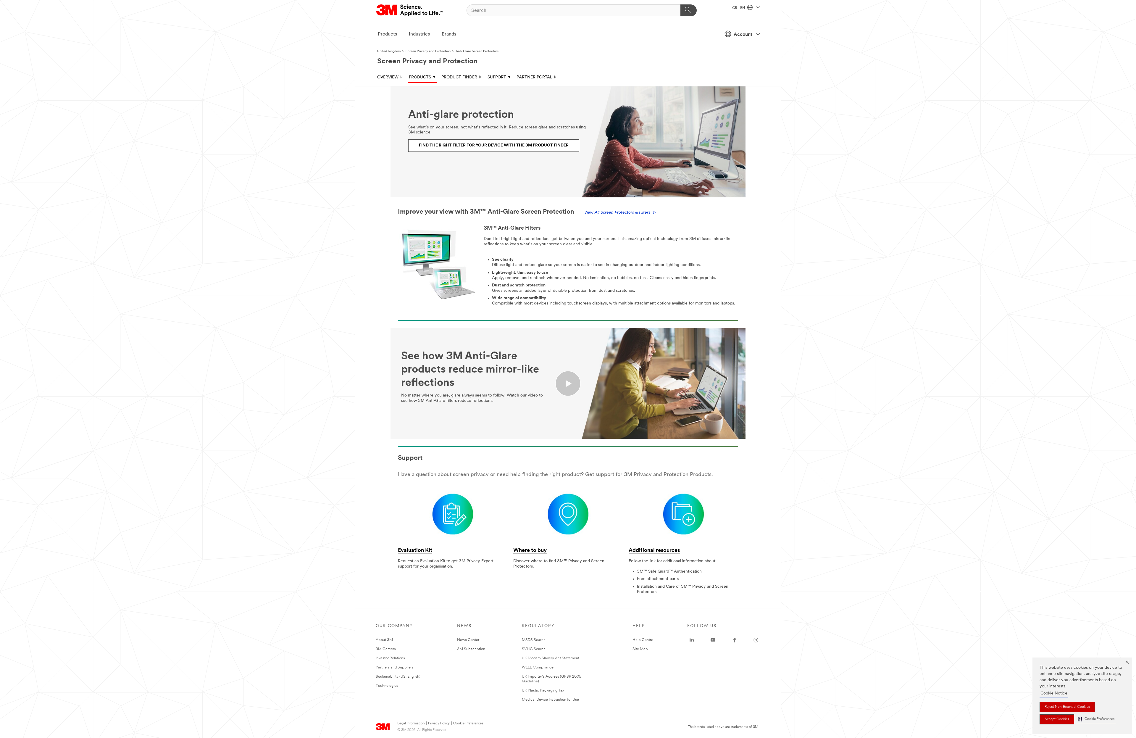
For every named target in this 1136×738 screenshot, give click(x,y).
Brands (449, 34)
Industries (419, 34)
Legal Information (411, 723)
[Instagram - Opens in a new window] (755, 640)
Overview (387, 77)
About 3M (384, 640)
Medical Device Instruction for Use (550, 700)
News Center (468, 640)
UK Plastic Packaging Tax (543, 690)
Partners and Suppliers (395, 667)
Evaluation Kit (415, 550)
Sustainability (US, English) (398, 677)
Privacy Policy (439, 723)
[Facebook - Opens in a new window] (734, 640)
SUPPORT (497, 77)
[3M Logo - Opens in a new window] (409, 10)
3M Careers (386, 649)
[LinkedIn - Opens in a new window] (691, 640)
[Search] (688, 10)
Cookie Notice (1053, 693)
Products (387, 34)
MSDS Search (534, 640)
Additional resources (654, 550)
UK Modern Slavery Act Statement (550, 658)
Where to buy (530, 550)
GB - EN (739, 8)
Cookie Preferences (468, 723)
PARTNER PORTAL (534, 77)
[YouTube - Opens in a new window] (713, 640)
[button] (1096, 719)
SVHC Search (534, 649)
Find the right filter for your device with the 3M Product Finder (494, 145)
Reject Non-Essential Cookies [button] (1067, 707)
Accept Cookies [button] (1057, 719)
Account (742, 34)
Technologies (387, 686)
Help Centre (642, 640)
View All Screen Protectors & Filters (617, 212)
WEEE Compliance (538, 667)
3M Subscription (471, 649)
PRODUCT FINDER (459, 77)
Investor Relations (390, 658)
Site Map (640, 649)
